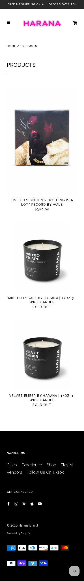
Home (11, 46)
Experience (31, 464)
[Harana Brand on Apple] (32, 503)
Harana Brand (28, 525)
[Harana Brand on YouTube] (40, 503)
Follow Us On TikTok (45, 472)
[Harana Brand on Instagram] (16, 503)
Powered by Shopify (18, 533)
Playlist (67, 464)
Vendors (14, 472)
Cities (12, 464)
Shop (51, 464)
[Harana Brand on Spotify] (24, 503)
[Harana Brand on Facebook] (8, 503)
